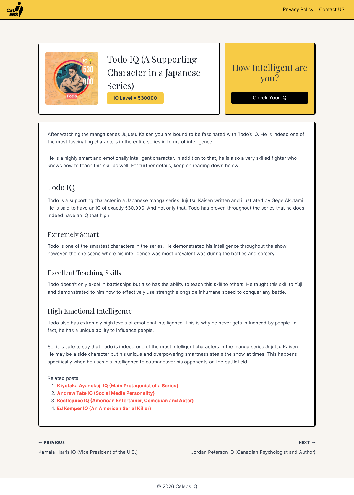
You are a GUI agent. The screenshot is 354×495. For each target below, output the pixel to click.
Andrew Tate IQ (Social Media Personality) (106, 393)
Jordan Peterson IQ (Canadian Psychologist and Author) (253, 447)
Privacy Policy (298, 9)
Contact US (332, 9)
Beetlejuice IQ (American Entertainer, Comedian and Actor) (125, 400)
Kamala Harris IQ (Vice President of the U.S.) (88, 447)
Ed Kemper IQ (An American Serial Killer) (104, 408)
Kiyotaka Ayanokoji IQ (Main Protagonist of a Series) (117, 385)
